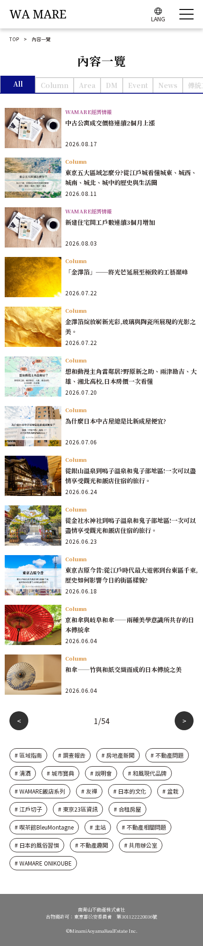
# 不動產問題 (167, 755)
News (168, 85)
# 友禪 (89, 791)
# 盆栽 (170, 791)
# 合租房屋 (127, 809)
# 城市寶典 (60, 773)
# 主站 (98, 827)
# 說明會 (101, 773)
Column (54, 85)
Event (138, 85)
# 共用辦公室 (140, 845)
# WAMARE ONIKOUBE (43, 863)
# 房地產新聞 (118, 755)
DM (112, 85)
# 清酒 (23, 773)
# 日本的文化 (129, 791)
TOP (14, 39)
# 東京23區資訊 (78, 809)
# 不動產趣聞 (91, 845)
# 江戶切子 (28, 809)
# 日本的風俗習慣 (37, 845)
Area (87, 85)
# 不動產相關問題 (144, 827)
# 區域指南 (28, 755)
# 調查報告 (71, 755)
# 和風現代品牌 (147, 773)
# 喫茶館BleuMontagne (44, 827)
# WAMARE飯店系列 (40, 791)
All (18, 83)
